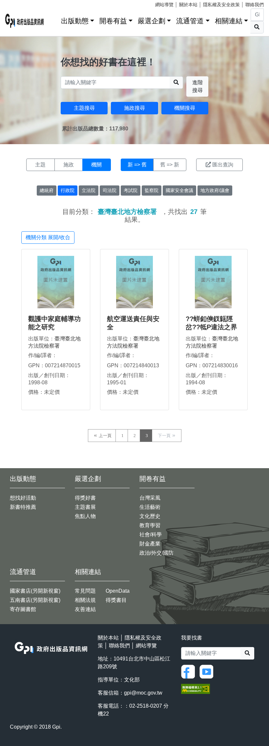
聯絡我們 (254, 4)
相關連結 (228, 21)
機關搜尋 (184, 108)
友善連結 (85, 609)
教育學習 (149, 525)
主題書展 (85, 507)
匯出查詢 (222, 164)
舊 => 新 (169, 164)
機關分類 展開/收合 (48, 237)
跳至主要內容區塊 (18, 3)
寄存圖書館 (23, 609)
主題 (40, 164)
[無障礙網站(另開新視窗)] (195, 688)
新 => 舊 (137, 164)
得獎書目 (116, 600)
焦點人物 (85, 516)
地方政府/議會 (214, 190)
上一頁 (105, 435)
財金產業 (149, 543)
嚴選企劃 (151, 21)
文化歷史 (149, 516)
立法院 (88, 190)
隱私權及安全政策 (221, 4)
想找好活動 (23, 498)
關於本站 (188, 4)
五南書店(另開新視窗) (35, 600)
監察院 (151, 190)
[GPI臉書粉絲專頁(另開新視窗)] (189, 671)
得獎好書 (85, 498)
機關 (96, 164)
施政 (68, 164)
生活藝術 (149, 507)
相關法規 (85, 600)
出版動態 (75, 21)
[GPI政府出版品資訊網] (24, 20)
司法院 (109, 190)
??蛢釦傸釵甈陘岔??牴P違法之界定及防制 (211, 327)
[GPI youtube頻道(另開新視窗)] (208, 671)
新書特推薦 (23, 507)
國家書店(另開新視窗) (35, 591)
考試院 (130, 190)
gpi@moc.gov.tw (143, 693)
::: (54, 19)
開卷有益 (113, 21)
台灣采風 (149, 498)
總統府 (46, 190)
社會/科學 (150, 534)
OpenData (118, 591)
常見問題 (85, 591)
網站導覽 (164, 4)
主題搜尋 (84, 108)
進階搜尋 (197, 86)
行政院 (67, 190)
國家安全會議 (179, 190)
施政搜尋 (134, 108)
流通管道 (190, 21)
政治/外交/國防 (156, 553)
